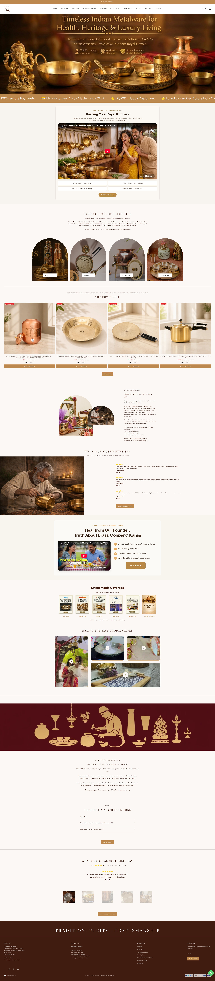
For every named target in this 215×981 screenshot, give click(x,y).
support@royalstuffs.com (14, 960)
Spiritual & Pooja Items (144, 8)
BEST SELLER (50, 275)
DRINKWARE (126, 275)
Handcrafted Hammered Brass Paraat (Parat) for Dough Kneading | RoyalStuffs (81, 356)
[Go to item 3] (107, 897)
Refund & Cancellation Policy (144, 957)
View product (29, 366)
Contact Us (140, 963)
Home (55, 8)
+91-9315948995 (8, 958)
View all (107, 374)
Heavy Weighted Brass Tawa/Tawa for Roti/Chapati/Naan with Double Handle (133, 356)
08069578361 (11, 954)
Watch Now (135, 565)
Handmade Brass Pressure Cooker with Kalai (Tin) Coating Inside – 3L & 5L (185, 356)
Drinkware (103, 8)
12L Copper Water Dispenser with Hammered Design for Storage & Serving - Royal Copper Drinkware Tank (29, 356)
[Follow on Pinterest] (13, 969)
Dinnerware (64, 8)
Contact (159, 8)
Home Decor (128, 8)
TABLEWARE (165, 275)
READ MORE (107, 842)
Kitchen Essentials (89, 8)
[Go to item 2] (88, 897)
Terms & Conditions (142, 952)
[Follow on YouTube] (18, 969)
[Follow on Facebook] (5, 969)
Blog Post (139, 946)
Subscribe (193, 958)
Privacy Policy (140, 949)
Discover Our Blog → (149, 616)
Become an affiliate (142, 960)
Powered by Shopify (108, 975)
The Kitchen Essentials (107, 194)
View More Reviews (107, 914)
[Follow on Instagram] (9, 969)
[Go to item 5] (146, 897)
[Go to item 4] (127, 897)
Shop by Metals (115, 8)
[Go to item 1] (69, 897)
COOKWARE (88, 275)
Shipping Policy (141, 955)
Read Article (66, 616)
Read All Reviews (125, 506)
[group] (107, 54)
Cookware (75, 8)
